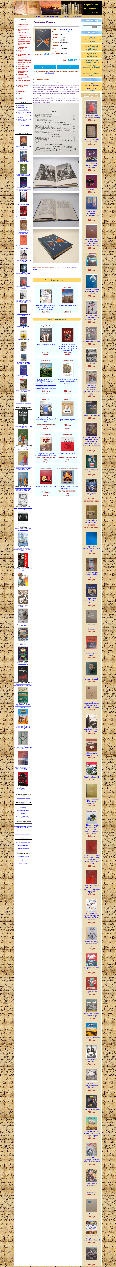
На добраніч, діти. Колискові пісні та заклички (67, 487)
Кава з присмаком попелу (46, 344)
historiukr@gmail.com (92, 85)
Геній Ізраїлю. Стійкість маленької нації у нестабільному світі (23, 232)
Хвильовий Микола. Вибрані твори (91, 1015)
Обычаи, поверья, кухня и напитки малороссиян (91, 575)
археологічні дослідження (21, 51)
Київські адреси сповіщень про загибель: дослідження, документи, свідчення (45, 307)
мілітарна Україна (22, 68)
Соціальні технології (91, 1038)
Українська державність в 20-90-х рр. (91, 549)
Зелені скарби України (91, 341)
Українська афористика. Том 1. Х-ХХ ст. (91, 601)
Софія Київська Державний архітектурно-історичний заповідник (92, 1188)
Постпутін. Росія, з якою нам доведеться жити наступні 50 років (23, 684)
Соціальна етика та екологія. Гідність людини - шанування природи (91, 888)
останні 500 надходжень (23, 798)
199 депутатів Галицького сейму (91, 754)
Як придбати (77, 16)
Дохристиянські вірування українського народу (67, 419)
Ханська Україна (23, 625)
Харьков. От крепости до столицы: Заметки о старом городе (91, 1133)
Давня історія (21, 105)
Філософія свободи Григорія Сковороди (23, 261)
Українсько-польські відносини (23, 834)
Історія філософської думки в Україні (91, 678)
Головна (37, 16)
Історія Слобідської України (91, 471)
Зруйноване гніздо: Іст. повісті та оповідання (91, 944)
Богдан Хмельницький (23, 856)
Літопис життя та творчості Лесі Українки (91, 627)
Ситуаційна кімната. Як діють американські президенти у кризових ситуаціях (23, 189)
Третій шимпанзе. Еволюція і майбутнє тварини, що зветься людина (23, 706)
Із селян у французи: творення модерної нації (23, 203)
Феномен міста (91, 189)
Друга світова (91, 992)
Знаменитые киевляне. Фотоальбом (23, 643)
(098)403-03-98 (49, 73)
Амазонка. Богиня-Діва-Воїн (46, 486)
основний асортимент (23, 22)
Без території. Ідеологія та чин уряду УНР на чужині (23, 363)
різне (19, 93)
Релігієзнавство (22, 91)
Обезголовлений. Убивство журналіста (23, 287)
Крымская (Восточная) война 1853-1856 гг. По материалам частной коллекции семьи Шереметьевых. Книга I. (91, 442)
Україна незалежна (22, 123)
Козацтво (23, 813)
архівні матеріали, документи (22, 47)
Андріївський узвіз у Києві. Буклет (92, 730)
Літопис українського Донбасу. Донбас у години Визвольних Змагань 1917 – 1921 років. (23, 768)
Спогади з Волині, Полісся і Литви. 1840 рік (23, 508)
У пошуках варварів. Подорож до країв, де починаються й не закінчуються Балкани (23, 728)
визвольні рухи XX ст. (23, 74)
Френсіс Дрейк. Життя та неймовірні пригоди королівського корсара (23, 549)
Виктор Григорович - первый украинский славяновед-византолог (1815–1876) (91, 859)
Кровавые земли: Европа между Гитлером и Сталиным (45, 454)
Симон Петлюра (23, 863)
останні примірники (23, 24)
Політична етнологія (92, 415)
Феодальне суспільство (91, 495)
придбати (45, 67)
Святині (91, 267)
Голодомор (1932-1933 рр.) (23, 817)
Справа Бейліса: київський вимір (91, 521)
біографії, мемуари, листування (23, 71)
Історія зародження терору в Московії (91, 969)
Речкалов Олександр (23, 848)
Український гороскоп (23, 339)
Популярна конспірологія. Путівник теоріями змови (23, 427)
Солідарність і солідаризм (23, 352)
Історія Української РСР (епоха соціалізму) (91, 801)
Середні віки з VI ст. (23, 107)
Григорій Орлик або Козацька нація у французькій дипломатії (67, 381)
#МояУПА (23, 606)
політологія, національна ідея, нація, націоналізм (24, 40)
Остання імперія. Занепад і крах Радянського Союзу (23, 529)
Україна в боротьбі (91, 777)
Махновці (91, 363)
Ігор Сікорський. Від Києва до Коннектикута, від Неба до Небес (45, 419)
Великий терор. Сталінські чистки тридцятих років (91, 317)
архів (19, 95)
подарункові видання (23, 66)
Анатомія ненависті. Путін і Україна (23, 789)
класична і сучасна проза (24, 37)
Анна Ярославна (23, 860)
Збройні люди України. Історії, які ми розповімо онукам (23, 175)
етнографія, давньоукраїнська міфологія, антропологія (24, 59)
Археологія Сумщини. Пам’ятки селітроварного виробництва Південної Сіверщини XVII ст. (23, 489)
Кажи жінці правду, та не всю (23, 403)
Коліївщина (23, 588)
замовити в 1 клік (68, 67)
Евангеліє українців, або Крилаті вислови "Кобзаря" (92, 291)
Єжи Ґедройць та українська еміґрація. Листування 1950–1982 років (23, 301)
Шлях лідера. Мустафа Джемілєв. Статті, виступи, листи (91, 1160)
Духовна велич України (23, 161)
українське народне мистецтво (23, 86)
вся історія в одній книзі (24, 125)
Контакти (68, 16)
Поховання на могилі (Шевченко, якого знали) (91, 653)
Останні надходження (51, 16)
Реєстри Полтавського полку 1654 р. (23, 376)
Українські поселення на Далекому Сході (23, 748)
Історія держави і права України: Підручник (23, 327)
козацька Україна (22, 35)
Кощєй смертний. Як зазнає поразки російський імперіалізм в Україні (23, 247)
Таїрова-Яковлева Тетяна (23, 842)
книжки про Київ (22, 32)
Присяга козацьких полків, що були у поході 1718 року (23, 448)
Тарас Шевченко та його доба (91, 1060)
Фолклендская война (91, 1110)
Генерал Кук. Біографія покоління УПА (23, 569)
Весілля (92, 1214)
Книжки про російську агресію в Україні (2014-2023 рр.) (23, 826)
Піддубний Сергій (23, 845)
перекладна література (24, 80)
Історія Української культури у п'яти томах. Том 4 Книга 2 (91, 1238)
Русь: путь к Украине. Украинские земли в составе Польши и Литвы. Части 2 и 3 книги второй (67, 347)
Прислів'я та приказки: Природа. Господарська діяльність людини (91, 704)
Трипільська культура (23, 810)
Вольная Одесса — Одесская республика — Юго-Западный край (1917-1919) (23, 148)
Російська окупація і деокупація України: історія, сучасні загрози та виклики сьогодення (92, 829)
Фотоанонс (20, 98)
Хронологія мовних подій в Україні (23, 314)
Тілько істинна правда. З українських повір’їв (23, 663)
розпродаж (20, 83)
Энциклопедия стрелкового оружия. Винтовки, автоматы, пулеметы (91, 916)
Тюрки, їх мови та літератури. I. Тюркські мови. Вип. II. (91, 214)
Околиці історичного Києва (67, 306)
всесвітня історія (22, 88)
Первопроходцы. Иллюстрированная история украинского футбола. (23, 274)
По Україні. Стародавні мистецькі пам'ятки (91, 1085)
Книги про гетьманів (23, 830)
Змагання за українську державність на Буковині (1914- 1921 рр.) (91, 389)
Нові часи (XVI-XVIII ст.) (23, 110)
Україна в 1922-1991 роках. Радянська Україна (24, 120)
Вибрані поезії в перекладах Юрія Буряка (23, 391)
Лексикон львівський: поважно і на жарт (23, 217)
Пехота (91, 1262)
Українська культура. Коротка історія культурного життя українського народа (91, 242)
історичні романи (22, 26)
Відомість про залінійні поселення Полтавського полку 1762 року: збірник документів (23, 468)
